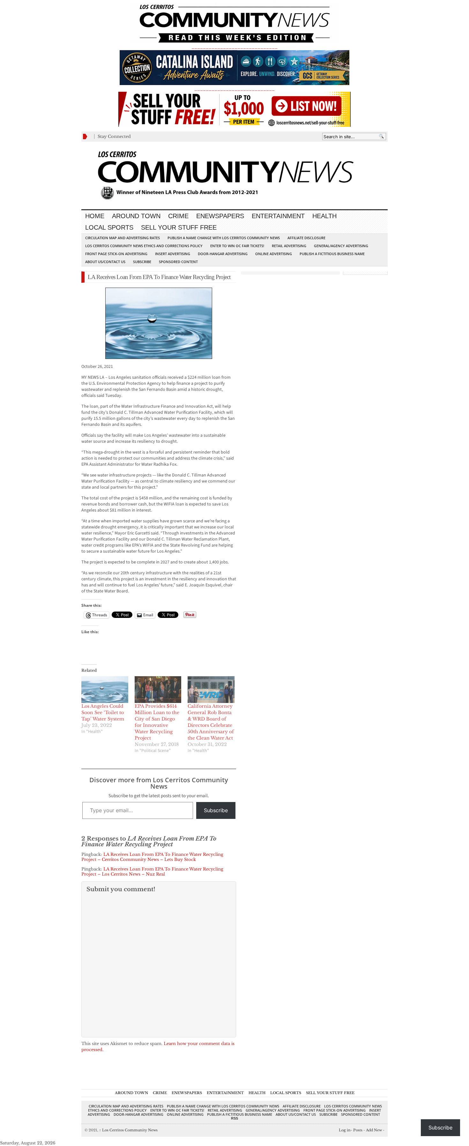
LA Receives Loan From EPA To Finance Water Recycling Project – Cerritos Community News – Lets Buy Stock (152, 857)
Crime (178, 215)
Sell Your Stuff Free (179, 227)
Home (94, 215)
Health (324, 215)
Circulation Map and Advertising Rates (122, 237)
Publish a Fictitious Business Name (332, 253)
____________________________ (234, 88)
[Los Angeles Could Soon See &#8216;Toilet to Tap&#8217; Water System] (104, 689)
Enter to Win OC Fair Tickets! (237, 245)
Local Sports (109, 227)
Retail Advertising (289, 245)
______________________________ (234, 46)
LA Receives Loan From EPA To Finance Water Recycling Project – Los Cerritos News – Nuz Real (152, 871)
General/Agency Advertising (341, 245)
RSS (234, 1118)
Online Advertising (273, 253)
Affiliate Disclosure (306, 237)
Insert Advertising (172, 253)
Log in (345, 1130)
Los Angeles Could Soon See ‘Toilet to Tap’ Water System (102, 712)
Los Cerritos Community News (128, 1130)
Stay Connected (114, 136)
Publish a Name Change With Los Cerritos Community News (224, 237)
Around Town (136, 215)
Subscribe (142, 261)
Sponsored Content (178, 261)
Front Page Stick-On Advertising (116, 253)
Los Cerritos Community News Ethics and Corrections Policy (144, 245)
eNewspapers (220, 215)
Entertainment (278, 215)
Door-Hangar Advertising (223, 253)
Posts (357, 1130)
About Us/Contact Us (105, 261)
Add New (374, 1130)
